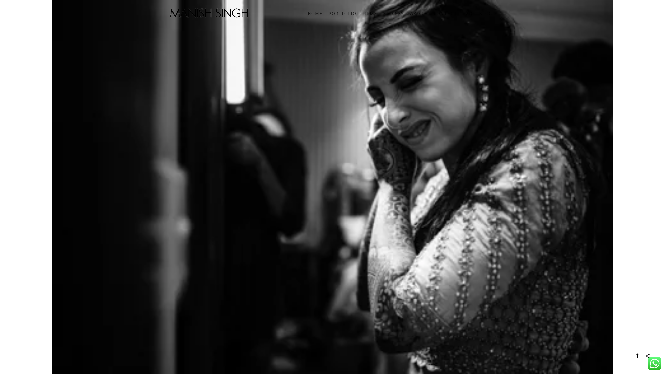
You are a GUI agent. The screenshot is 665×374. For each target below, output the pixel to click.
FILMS (370, 13)
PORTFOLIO (342, 13)
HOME (315, 13)
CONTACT (445, 13)
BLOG (485, 13)
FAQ (468, 13)
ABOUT (418, 13)
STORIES (393, 13)
